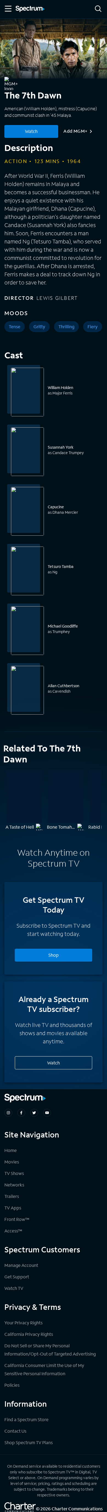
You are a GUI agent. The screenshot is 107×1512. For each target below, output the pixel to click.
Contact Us (15, 1431)
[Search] (98, 9)
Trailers (11, 1196)
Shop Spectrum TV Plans (28, 1442)
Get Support (16, 1276)
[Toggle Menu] (7, 8)
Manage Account (21, 1265)
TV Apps (12, 1208)
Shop (53, 955)
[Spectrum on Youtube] (47, 1113)
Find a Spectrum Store (26, 1419)
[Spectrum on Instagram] (8, 1113)
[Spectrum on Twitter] (34, 1113)
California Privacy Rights (28, 1334)
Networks (14, 1185)
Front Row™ (16, 1219)
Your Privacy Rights (23, 1322)
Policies (11, 1385)
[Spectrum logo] (30, 9)
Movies (11, 1162)
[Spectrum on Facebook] (21, 1113)
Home (10, 1150)
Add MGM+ (75, 131)
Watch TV (13, 1288)
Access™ (13, 1231)
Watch (31, 131)
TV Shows (14, 1173)
